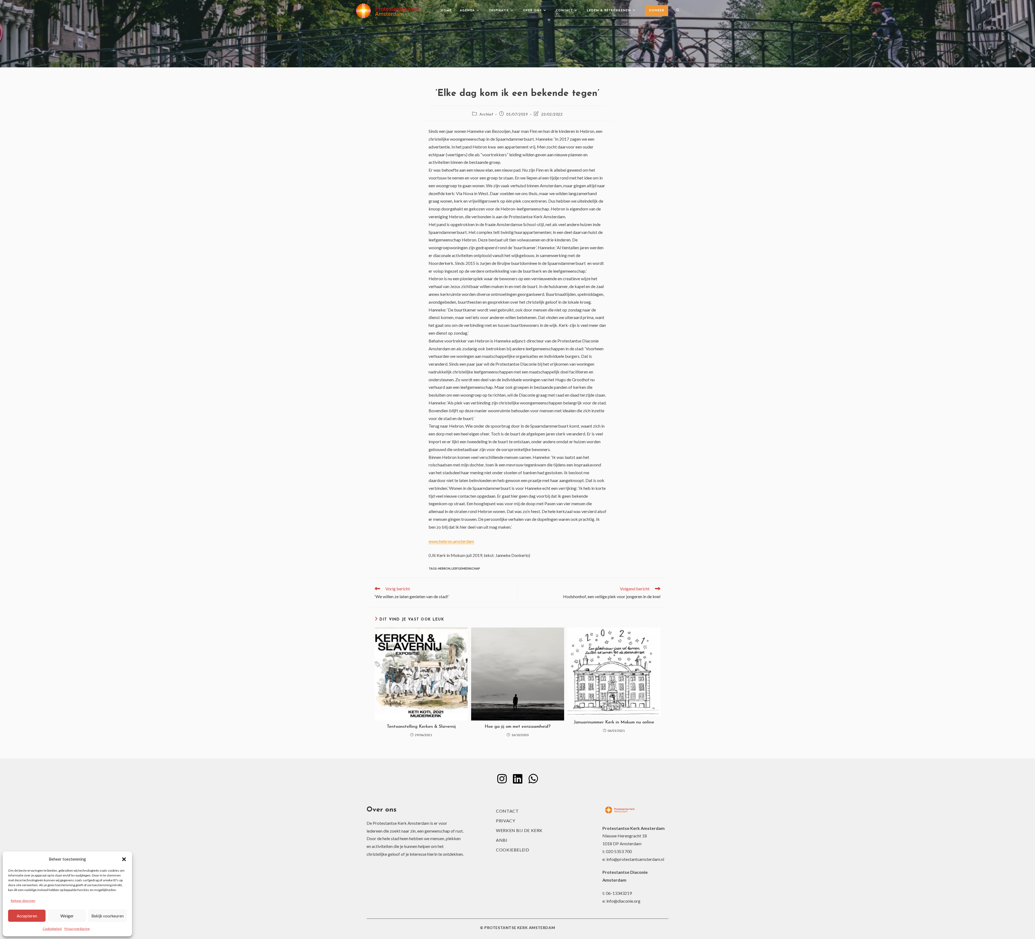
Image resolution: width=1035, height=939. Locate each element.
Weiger (67, 915)
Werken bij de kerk (519, 830)
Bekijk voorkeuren (107, 915)
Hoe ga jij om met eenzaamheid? (517, 727)
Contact (507, 810)
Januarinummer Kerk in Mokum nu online (614, 722)
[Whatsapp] (533, 778)
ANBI (501, 840)
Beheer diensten (23, 901)
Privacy (505, 820)
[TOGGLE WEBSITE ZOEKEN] (677, 11)
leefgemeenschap (465, 568)
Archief (486, 114)
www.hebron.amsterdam (451, 541)
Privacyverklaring (76, 929)
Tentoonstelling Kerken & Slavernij (421, 727)
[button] (124, 859)
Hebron (444, 568)
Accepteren (27, 915)
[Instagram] (501, 778)
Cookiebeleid (52, 929)
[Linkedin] (517, 778)
